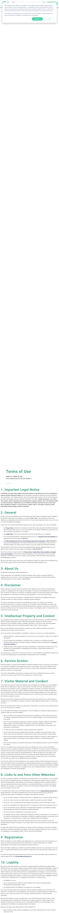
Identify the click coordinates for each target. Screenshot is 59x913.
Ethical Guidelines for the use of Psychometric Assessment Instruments (25, 541)
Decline (49, 18)
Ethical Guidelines (45, 552)
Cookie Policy (9, 534)
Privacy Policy (10, 528)
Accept (37, 18)
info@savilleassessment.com (49, 791)
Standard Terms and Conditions (47, 536)
